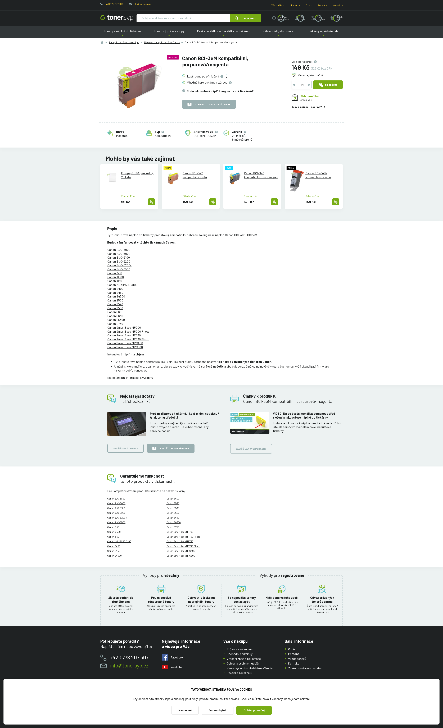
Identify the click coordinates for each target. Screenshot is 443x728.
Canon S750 (115, 324)
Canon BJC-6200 (118, 261)
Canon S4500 (116, 296)
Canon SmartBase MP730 (124, 335)
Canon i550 (114, 273)
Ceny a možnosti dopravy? (307, 106)
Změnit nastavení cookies (305, 668)
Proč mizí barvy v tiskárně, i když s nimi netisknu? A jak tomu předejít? (184, 415)
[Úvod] (102, 42)
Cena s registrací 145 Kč (310, 75)
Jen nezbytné (217, 710)
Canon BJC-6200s (119, 265)
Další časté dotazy (125, 448)
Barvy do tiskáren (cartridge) (124, 42)
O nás (309, 5)
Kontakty (338, 5)
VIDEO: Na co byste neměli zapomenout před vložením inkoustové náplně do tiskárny (304, 415)
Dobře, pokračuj (254, 710)
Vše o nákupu (278, 5)
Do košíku (331, 84)
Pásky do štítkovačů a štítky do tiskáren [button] (223, 33)
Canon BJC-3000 (118, 249)
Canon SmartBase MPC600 (125, 347)
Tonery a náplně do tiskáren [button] (122, 33)
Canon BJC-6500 (118, 269)
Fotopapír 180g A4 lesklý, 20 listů (137, 175)
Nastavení (185, 710)
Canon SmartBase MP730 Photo (128, 339)
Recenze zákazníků (239, 673)
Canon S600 (115, 312)
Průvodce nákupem (239, 649)
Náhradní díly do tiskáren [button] (278, 33)
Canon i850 (114, 281)
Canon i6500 (115, 277)
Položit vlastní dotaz (174, 448)
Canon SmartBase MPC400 (125, 343)
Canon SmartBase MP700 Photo (128, 331)
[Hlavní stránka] (116, 18)
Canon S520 (115, 304)
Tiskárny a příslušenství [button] (323, 33)
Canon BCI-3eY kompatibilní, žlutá (195, 175)
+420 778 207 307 (113, 3)
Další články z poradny (251, 448)
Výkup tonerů (297, 659)
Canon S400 (115, 288)
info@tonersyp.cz (142, 3)
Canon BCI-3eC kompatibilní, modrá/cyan (261, 175)
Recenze (295, 5)
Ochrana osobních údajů (243, 663)
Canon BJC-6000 (118, 253)
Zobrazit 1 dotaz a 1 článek (213, 104)
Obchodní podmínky (239, 654)
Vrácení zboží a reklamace (244, 659)
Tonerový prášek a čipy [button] (169, 33)
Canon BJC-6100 (118, 257)
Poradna (322, 5)
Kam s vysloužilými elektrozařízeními (250, 668)
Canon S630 (115, 316)
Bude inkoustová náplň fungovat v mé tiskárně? (220, 91)
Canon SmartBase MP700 (124, 327)
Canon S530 (115, 308)
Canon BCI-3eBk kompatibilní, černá (318, 175)
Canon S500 (115, 300)
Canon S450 (115, 292)
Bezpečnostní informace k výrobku (130, 377)
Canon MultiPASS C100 (122, 285)
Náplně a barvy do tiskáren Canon (162, 42)
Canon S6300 (116, 320)
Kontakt (293, 663)
